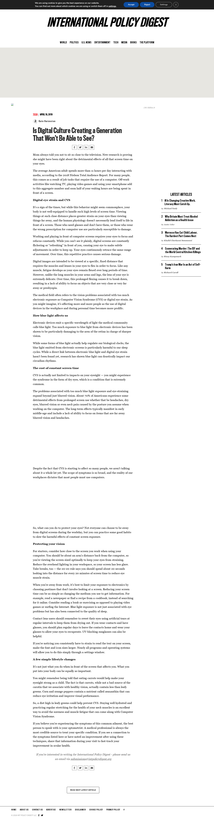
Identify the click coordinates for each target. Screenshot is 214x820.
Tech (115, 42)
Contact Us (37, 810)
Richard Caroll (171, 272)
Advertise (51, 810)
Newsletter (65, 810)
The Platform (147, 42)
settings (112, 6)
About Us (24, 810)
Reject (147, 4)
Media (124, 42)
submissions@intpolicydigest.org (91, 759)
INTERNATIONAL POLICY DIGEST (107, 23)
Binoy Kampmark (172, 256)
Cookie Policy (96, 810)
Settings (164, 4)
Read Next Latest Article (83, 790)
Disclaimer (80, 810)
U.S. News (86, 42)
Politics (74, 42)
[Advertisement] (107, 72)
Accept (131, 4)
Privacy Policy (113, 810)
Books (133, 42)
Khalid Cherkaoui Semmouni (178, 240)
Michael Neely (170, 208)
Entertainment (102, 42)
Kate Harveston (47, 121)
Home (13, 810)
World (63, 42)
